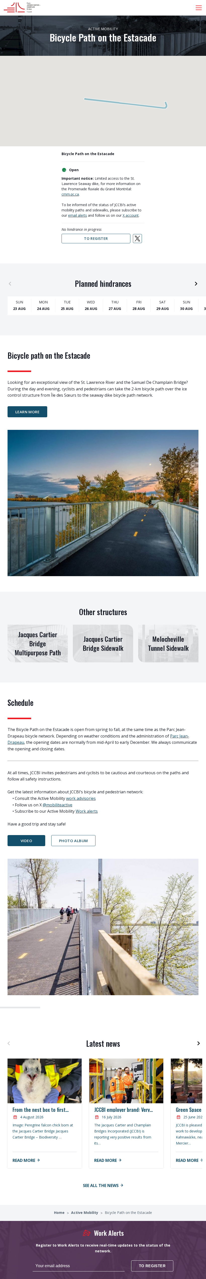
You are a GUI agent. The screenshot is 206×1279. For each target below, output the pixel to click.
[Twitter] (137, 238)
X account (131, 215)
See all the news (101, 1185)
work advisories (81, 798)
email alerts (77, 215)
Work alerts (87, 811)
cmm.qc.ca (70, 194)
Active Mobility (85, 1212)
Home (60, 1212)
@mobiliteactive (57, 805)
